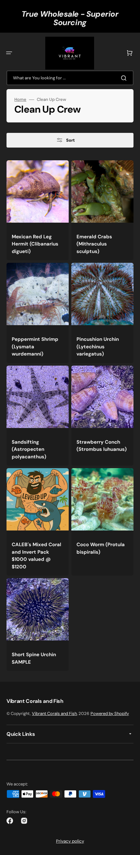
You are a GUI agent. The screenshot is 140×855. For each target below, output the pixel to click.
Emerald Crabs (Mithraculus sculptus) (94, 244)
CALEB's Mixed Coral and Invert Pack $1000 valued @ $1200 (36, 555)
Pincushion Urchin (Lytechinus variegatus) (98, 346)
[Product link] (38, 210)
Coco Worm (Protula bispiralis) (101, 548)
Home (20, 99)
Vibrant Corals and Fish (54, 713)
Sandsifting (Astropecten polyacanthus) (29, 449)
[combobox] (70, 78)
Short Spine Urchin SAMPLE (34, 658)
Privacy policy (70, 841)
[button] (9, 53)
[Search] (125, 78)
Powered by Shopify (110, 713)
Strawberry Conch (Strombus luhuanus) (102, 446)
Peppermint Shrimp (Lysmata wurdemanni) (35, 346)
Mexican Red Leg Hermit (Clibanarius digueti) (35, 244)
